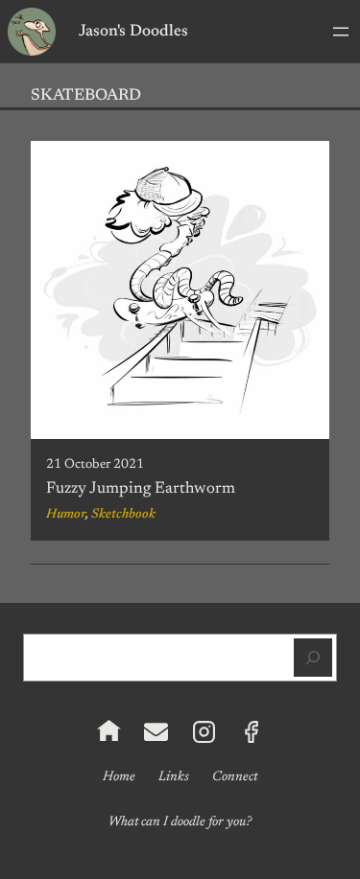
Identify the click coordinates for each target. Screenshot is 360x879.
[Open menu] (340, 31)
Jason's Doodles (133, 31)
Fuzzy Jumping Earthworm (140, 489)
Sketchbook (123, 514)
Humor (65, 514)
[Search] (313, 657)
